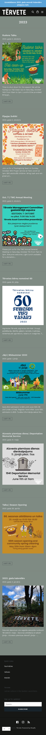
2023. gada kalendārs (13, 578)
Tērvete (19, 728)
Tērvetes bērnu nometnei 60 (17, 278)
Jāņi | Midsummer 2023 (14, 355)
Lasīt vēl (7, 101)
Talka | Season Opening (14, 505)
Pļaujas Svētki (9, 116)
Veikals (7, 672)
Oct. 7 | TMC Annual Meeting (17, 197)
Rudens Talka (9, 35)
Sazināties (8, 666)
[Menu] (42, 11)
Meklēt (7, 678)
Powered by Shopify (29, 728)
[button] (6, 729)
